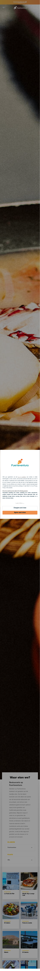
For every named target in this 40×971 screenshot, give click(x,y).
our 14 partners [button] (22, 477)
